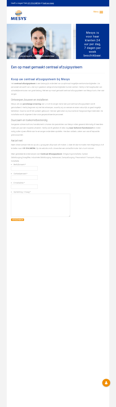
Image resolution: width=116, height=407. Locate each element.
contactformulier (71, 148)
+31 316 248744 (28, 148)
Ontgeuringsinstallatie (72, 154)
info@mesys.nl (96, 145)
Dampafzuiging (68, 157)
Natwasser (56, 157)
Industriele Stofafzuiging (41, 157)
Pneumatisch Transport (84, 157)
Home (13, 56)
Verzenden (17, 220)
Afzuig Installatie (25, 56)
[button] (106, 383)
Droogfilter (26, 157)
